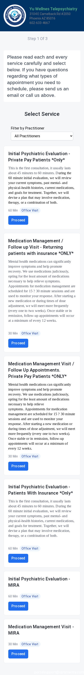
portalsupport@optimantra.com (59, 672)
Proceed (18, 220)
